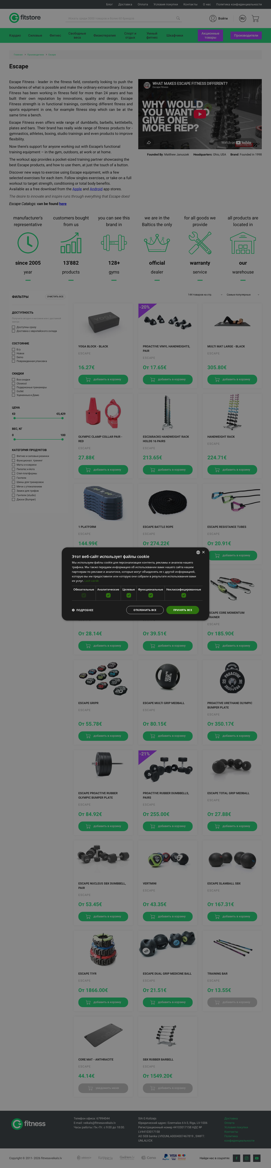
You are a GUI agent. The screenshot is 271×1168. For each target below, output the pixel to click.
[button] (82, 610)
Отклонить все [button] (144, 610)
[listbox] (198, 552)
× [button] (203, 552)
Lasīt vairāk (91, 581)
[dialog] (135, 584)
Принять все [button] (182, 610)
